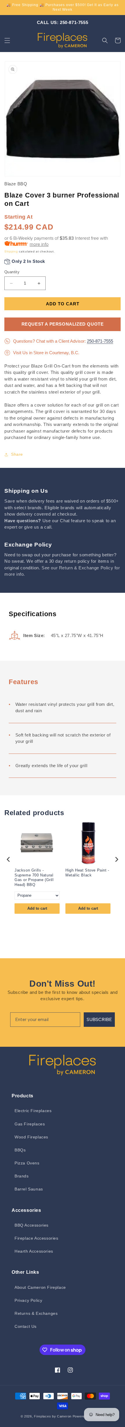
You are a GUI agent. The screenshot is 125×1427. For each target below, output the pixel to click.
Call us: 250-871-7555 (62, 22)
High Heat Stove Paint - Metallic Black (87, 872)
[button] (7, 40)
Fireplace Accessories (36, 1238)
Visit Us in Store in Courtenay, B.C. (46, 352)
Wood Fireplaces (31, 1137)
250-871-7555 (100, 341)
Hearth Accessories (34, 1251)
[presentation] (8, 859)
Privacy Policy (28, 1300)
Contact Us (26, 1326)
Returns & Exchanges (36, 1313)
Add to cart (37, 908)
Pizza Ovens (27, 1163)
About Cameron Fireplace (40, 1287)
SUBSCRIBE (99, 1019)
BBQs (20, 1150)
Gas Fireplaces (30, 1124)
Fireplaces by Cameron (53, 1416)
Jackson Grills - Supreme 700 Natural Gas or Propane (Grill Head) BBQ (34, 877)
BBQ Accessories (32, 1225)
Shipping (11, 251)
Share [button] (17, 454)
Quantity (11, 272)
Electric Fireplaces (33, 1110)
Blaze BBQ (15, 183)
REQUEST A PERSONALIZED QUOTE (63, 324)
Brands (22, 1176)
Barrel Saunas (29, 1189)
